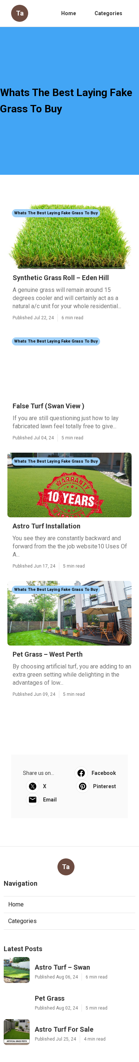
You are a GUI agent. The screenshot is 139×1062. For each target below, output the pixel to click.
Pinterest (104, 786)
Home (68, 13)
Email (50, 800)
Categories (108, 13)
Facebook (104, 773)
